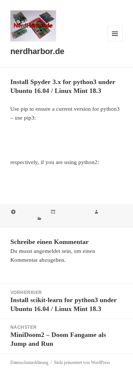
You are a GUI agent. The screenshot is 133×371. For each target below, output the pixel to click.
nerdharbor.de (37, 51)
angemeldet (47, 251)
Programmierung (60, 218)
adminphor (21, 218)
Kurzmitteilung (31, 212)
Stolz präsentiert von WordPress (82, 362)
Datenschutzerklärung (29, 362)
